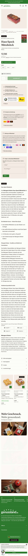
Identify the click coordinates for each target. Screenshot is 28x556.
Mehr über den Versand (8, 125)
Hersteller (11, 31)
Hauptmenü (5, 31)
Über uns (6, 103)
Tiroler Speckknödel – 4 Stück (18, 394)
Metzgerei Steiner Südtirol (7, 38)
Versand (7, 57)
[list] (14, 501)
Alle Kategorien (4, 30)
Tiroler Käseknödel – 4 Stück (5, 394)
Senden (5, 175)
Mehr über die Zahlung (8, 150)
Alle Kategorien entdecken (6, 419)
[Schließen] (14, 62)
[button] (2, 5)
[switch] (3, 554)
